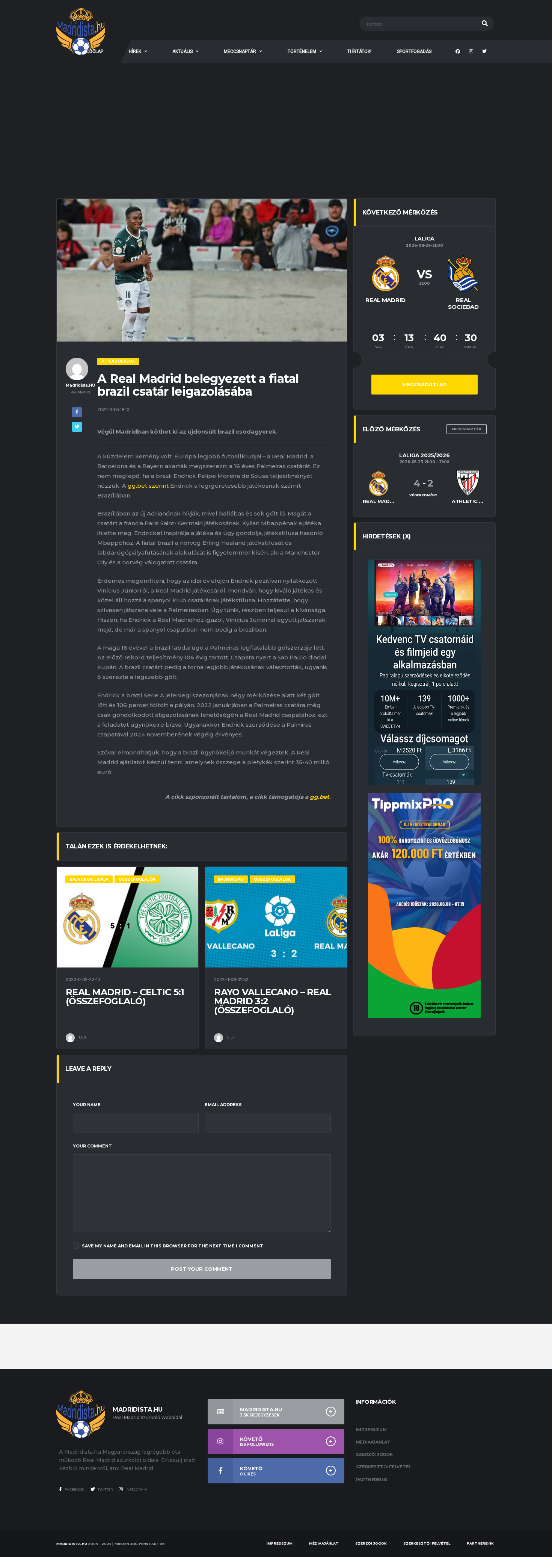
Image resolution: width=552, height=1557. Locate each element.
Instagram (136, 1489)
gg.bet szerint (148, 485)
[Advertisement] (276, 119)
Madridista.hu (71, 1544)
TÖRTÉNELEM (302, 51)
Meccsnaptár (466, 429)
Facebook (74, 1489)
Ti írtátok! (359, 51)
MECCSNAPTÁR (240, 51)
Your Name (87, 1104)
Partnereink (372, 1479)
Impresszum (371, 1429)
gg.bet (319, 796)
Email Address (223, 1104)
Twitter (105, 1489)
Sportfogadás (414, 51)
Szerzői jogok (374, 1454)
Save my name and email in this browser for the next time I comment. (173, 1246)
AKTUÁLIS (182, 51)
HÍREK (135, 51)
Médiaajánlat (373, 1442)
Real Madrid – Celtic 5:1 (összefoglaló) (125, 997)
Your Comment (92, 1146)
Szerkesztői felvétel (384, 1466)
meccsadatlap (424, 384)
